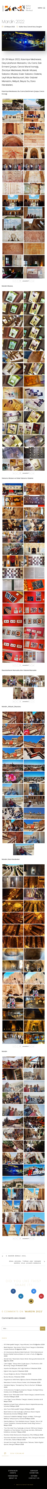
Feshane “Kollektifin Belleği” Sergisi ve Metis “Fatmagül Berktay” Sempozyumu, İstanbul (22, 1418)
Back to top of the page (24, 1484)
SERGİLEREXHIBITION (34, 1472)
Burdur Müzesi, (9, 1377)
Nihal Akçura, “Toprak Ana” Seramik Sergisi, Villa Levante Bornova (25, 1262)
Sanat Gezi (31, 27)
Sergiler (39, 27)
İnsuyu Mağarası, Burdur (12, 1374)
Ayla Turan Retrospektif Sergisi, (14, 1409)
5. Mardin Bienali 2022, (16, 1256)
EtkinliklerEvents (13, 1472)
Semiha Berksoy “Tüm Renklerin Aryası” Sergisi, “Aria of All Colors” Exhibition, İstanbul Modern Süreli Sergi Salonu (23, 1422)
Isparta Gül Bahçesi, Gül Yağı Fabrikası (17, 1368)
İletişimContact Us (34, 1477)
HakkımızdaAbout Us (13, 1477)
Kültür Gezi (23, 27)
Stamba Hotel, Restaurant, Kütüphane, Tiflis (18, 1435)
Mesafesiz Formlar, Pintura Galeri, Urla (17, 1382)
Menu (40, 8)
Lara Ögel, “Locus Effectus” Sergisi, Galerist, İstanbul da (22, 1399)
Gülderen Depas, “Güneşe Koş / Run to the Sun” (19, 1385)
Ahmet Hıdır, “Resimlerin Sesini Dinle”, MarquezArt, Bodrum (23, 1359)
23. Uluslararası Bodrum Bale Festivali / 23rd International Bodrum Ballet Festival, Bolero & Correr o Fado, (23, 1353)
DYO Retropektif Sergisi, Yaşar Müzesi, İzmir (18, 1344)
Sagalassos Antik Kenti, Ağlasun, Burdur (17, 1380)
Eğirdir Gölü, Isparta (10, 1371)
